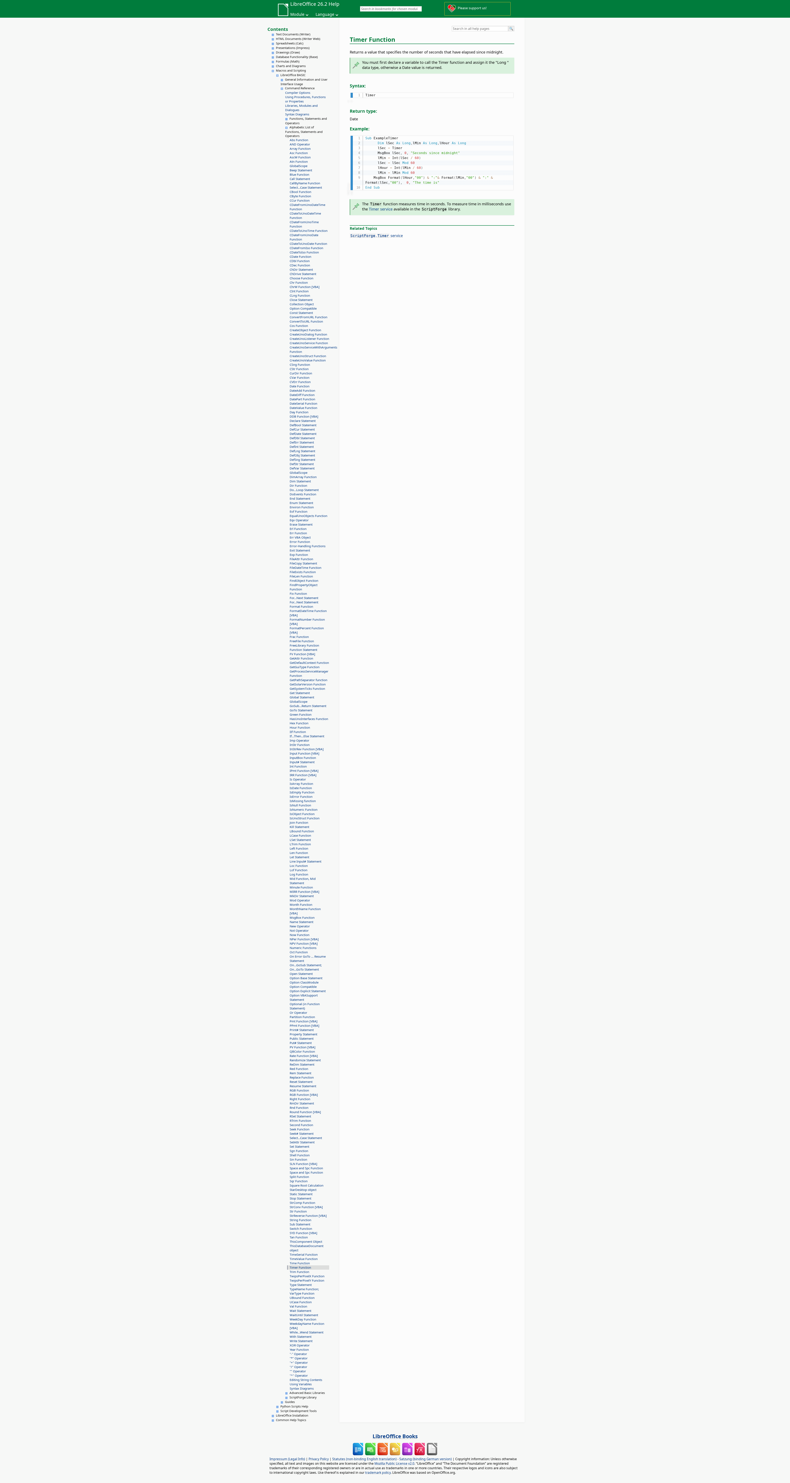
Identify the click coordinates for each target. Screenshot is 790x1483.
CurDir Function (301, 373)
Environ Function (302, 507)
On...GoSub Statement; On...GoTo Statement (306, 967)
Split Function (299, 1177)
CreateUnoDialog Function (308, 334)
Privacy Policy (319, 1459)
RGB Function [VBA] (304, 1095)
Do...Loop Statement (304, 490)
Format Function (301, 606)
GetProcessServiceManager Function (309, 673)
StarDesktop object (303, 1190)
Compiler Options (297, 93)
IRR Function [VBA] (303, 775)
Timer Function (300, 1267)
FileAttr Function (301, 559)
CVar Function (299, 377)
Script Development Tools (298, 1411)
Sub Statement (300, 1224)
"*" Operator (299, 1358)
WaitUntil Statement (304, 1315)
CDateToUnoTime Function (309, 231)
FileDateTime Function (305, 568)
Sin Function (298, 1159)
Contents (277, 29)
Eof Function (298, 511)
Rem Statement (300, 1073)
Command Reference (300, 88)
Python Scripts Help (294, 1406)
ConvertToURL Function (306, 321)
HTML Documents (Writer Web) (298, 39)
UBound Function (302, 1298)
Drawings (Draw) (288, 52)
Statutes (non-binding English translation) (364, 1459)
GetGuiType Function (304, 667)
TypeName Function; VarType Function (304, 1291)
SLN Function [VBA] (303, 1164)
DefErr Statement (302, 442)
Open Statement (301, 974)
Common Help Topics (291, 1420)
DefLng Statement (302, 451)
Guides (290, 1402)
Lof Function (298, 870)
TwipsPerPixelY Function (307, 1280)
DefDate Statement (303, 434)
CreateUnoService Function (309, 343)
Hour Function (300, 727)
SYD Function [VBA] (303, 1233)
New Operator (300, 926)
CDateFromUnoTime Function (304, 224)
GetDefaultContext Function (309, 663)
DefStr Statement (302, 464)
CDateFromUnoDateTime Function (307, 207)
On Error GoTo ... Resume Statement (308, 958)
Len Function (299, 853)
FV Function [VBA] (302, 654)
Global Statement (302, 697)
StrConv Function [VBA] (306, 1207)
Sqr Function (299, 1181)
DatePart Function (302, 399)
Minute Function (301, 887)
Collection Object (302, 304)
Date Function (299, 386)
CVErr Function (300, 382)
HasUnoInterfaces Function (309, 719)
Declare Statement (303, 421)
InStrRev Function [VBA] (307, 749)
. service (376, 235)
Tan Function (299, 1237)
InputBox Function (303, 758)
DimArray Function (303, 477)
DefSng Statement (302, 460)
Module (297, 14)
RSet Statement (300, 1116)
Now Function (299, 935)
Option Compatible (303, 308)
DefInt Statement (302, 447)
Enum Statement (301, 503)
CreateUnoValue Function (308, 360)
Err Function (298, 533)
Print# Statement (302, 1030)
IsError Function (301, 796)
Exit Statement (300, 550)
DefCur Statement (302, 429)
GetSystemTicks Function (307, 688)
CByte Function (300, 196)
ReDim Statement (302, 1064)
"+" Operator (299, 1362)
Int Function (298, 766)
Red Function (299, 1069)
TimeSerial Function (304, 1254)
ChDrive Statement (303, 274)
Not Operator (299, 930)
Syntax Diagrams (297, 114)
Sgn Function (299, 1151)
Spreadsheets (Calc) (289, 43)
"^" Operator (299, 1375)
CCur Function (300, 200)
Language (325, 14)
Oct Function (299, 952)
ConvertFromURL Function (308, 317)
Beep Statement (301, 170)
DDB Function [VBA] (304, 416)
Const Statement (301, 313)
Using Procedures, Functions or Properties (305, 99)
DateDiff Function (302, 395)
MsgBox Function (302, 917)
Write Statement (301, 1341)
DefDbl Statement (302, 438)
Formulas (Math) (288, 61)
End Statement (300, 498)
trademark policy (378, 1472)
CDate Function (300, 256)
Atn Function (299, 161)
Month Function (301, 904)
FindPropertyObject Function (303, 587)
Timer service (381, 208)
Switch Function (301, 1228)
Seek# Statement (302, 1133)
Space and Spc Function (306, 1168)
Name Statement (301, 922)
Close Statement (301, 300)
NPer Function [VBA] (304, 939)
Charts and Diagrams (291, 66)
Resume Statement (303, 1086)
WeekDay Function (303, 1319)
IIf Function (298, 732)
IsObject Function (302, 814)
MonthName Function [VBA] (305, 911)
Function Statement (303, 650)
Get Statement (300, 693)
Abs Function (299, 140)
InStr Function (300, 745)
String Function (300, 1220)
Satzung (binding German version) (425, 1459)
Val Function (298, 1306)
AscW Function (300, 157)
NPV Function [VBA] (304, 943)
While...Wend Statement (306, 1332)
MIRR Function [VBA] (304, 892)
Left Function (299, 848)
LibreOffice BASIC (293, 75)
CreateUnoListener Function (309, 339)
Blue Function (299, 174)
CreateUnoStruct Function (308, 356)
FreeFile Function (302, 641)
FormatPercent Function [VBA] (307, 630)
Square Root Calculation (306, 1185)
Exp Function (299, 555)
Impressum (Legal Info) (287, 1459)
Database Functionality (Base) (297, 57)
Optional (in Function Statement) (305, 1006)
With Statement (300, 1336)
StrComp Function (302, 1203)
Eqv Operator (299, 520)
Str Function (298, 1211)
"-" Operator (298, 1354)
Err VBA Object (300, 537)
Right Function (300, 1099)
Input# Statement (302, 762)
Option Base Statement (306, 978)
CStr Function (299, 369)
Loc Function (299, 866)
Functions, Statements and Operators (306, 120)
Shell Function (300, 1155)
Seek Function (299, 1129)
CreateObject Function (305, 330)
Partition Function (302, 1017)
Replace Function (302, 1077)
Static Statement (301, 1194)
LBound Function (302, 831)
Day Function (299, 412)
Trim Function (299, 1272)
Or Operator (298, 1012)
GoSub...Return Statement (308, 706)
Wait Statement (300, 1311)
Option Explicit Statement (308, 991)
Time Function (300, 1263)
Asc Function (299, 153)
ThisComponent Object (306, 1241)
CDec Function (300, 265)
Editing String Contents (306, 1380)
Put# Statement (301, 1043)
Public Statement (302, 1038)
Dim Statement (300, 481)
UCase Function (301, 1302)
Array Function (300, 148)
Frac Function (299, 637)
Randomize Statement (305, 1060)
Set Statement (299, 1146)
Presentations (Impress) (293, 48)
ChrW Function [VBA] (304, 287)
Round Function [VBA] (305, 1112)
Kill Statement (299, 827)
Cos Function (299, 326)
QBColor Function (302, 1051)
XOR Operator (300, 1345)
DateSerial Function (303, 403)
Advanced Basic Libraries (307, 1393)
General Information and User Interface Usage (304, 81)
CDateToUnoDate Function (308, 244)
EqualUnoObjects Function (308, 516)
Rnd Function (299, 1108)
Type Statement (301, 1285)
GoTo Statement (301, 710)
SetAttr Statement (302, 1142)
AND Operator (300, 144)
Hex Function (299, 723)
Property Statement (303, 1034)
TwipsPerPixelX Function (307, 1276)
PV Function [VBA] (302, 1047)
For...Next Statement (304, 598)
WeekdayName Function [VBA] (307, 1326)
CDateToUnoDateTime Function (305, 215)
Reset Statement (301, 1082)
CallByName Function (305, 183)
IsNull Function (300, 805)
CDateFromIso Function (306, 248)
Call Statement (300, 179)
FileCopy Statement (303, 563)
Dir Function (298, 485)
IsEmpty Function (302, 792)
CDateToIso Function (304, 252)
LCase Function (300, 835)
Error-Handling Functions (307, 546)
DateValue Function (303, 408)
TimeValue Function (304, 1259)
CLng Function (300, 295)
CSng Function (300, 364)
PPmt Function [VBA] (304, 1025)
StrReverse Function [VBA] (308, 1216)
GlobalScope (298, 166)
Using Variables (301, 1384)
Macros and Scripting (291, 70)
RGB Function (299, 1090)
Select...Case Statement (306, 187)
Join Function (299, 822)
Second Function (301, 1125)
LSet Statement (300, 840)
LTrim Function (300, 844)
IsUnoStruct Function (304, 818)
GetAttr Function (301, 658)
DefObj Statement (302, 455)
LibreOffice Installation (292, 1415)
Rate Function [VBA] (304, 1056)
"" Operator (298, 1371)
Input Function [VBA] (304, 753)
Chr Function (299, 282)
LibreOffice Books (395, 1436)
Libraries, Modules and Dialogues (301, 107)
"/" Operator (298, 1367)
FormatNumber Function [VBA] (307, 621)
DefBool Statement (303, 425)
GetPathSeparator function (308, 680)
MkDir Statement (302, 896)
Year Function (299, 1349)
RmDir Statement (302, 1103)
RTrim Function (300, 1120)
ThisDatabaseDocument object (306, 1248)
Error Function (300, 542)
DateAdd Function (302, 390)
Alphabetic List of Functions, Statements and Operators (304, 131)
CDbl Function (300, 261)
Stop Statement (300, 1198)
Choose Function (301, 278)
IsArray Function (301, 784)
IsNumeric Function (303, 809)
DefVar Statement (302, 468)
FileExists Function (303, 572)
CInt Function (299, 291)
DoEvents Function (303, 494)
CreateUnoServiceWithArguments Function (309, 349)
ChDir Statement (301, 269)
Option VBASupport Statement (304, 997)
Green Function (300, 714)
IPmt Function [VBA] (304, 771)
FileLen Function (301, 576)
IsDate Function (301, 788)
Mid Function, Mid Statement (303, 881)
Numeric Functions (303, 948)
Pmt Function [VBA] (303, 1021)
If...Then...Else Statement (307, 736)
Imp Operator (299, 740)
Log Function (299, 874)
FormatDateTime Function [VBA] (308, 613)
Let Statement (299, 857)
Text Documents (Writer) (293, 34)
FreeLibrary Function (304, 645)
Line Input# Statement (305, 861)
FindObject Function (304, 580)
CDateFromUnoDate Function (304, 237)
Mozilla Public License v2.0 (394, 1463)
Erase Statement (301, 524)
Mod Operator (300, 900)
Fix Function (298, 593)
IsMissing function (303, 801)
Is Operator (298, 779)
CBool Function (300, 192)
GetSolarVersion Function (308, 684)
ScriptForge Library (303, 1397)
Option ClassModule (304, 982)
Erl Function (298, 529)
